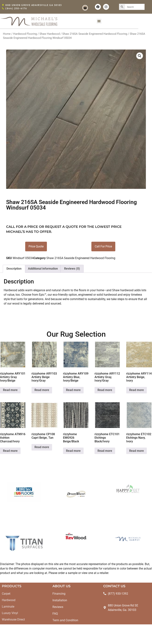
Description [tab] (14, 268)
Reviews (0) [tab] (72, 268)
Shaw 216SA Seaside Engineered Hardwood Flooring (94, 33)
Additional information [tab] (43, 268)
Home (7, 33)
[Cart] (85, 8)
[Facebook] (98, 7)
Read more (10, 390)
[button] (99, 21)
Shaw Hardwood (49, 33)
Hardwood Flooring (25, 33)
